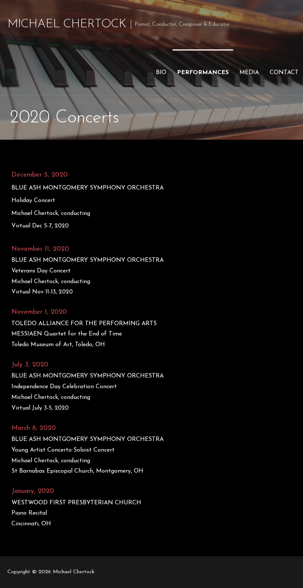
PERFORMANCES (203, 73)
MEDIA (249, 73)
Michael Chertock (66, 24)
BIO (161, 73)
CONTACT (284, 73)
